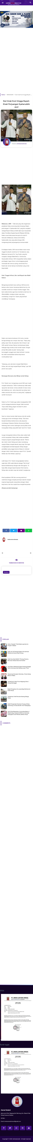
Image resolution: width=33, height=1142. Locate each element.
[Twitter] (10, 1128)
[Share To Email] (21, 530)
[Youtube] (28, 1128)
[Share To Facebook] (6, 530)
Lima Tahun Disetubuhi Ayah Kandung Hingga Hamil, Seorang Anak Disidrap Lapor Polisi (19, 667)
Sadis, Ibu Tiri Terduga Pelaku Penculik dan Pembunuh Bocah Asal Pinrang (18, 652)
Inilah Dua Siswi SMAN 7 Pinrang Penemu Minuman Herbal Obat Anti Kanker (18, 659)
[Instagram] (22, 1128)
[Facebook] (3, 1128)
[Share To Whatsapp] (28, 530)
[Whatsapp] (16, 1128)
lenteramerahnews (13, 539)
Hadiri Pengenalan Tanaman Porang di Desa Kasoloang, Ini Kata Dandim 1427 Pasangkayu (19, 704)
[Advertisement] (16, 44)
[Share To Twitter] (13, 530)
